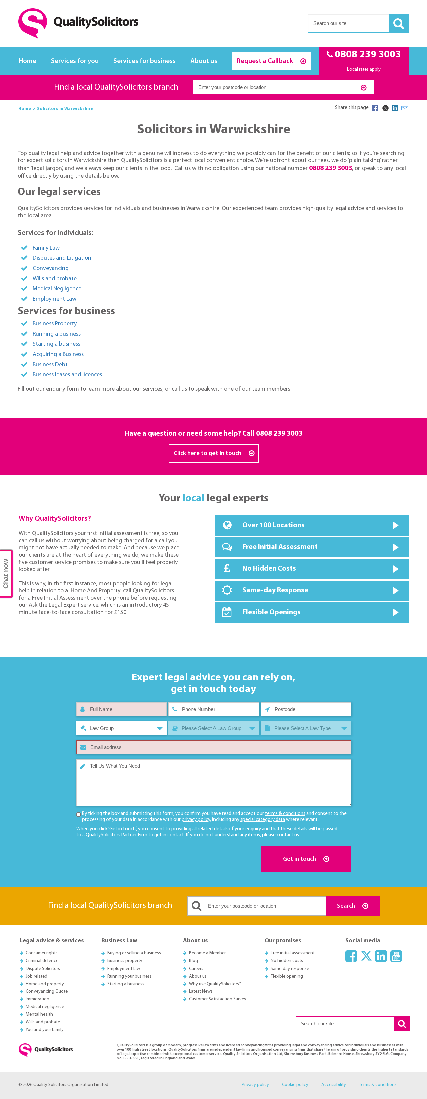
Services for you (75, 61)
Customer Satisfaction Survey (217, 999)
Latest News (201, 991)
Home (27, 61)
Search (346, 906)
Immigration (37, 999)
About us (203, 61)
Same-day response (290, 968)
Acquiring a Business (58, 354)
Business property (124, 961)
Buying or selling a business (134, 953)
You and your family (45, 1029)
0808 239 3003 (279, 433)
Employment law (123, 968)
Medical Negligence (57, 289)
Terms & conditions (378, 1084)
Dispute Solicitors (43, 968)
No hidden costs (287, 961)
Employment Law (54, 299)
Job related (36, 976)
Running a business (57, 334)
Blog (193, 961)
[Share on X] (385, 108)
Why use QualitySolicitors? (215, 984)
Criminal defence (42, 961)
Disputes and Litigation (62, 258)
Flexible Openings (271, 612)
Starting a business (56, 344)
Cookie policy (295, 1084)
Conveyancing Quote (47, 991)
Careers (196, 968)
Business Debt (50, 365)
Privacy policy (255, 1084)
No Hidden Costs (269, 568)
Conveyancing (51, 268)
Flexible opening (287, 976)
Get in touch (300, 859)
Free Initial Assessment (280, 547)
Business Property (55, 324)
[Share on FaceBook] (375, 108)
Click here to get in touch (208, 453)
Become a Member (207, 953)
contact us (288, 835)
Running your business (129, 976)
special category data (262, 819)
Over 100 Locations (273, 525)
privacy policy (196, 819)
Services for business (144, 61)
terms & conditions (285, 813)
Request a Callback (265, 61)
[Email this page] (405, 108)
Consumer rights (42, 953)
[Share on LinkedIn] (395, 108)
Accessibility (333, 1084)
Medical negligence (45, 1006)
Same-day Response (275, 590)
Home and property (45, 984)
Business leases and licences (67, 375)
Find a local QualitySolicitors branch (116, 87)
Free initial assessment (293, 953)
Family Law (46, 248)
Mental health (39, 1014)
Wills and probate (55, 279)
